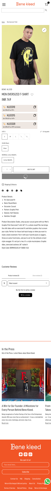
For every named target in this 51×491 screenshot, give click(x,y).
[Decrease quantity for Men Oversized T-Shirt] (3, 169)
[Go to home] (25, 4)
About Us (32, 483)
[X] (8, 190)
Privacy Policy (41, 483)
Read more (5, 423)
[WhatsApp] (17, 190)
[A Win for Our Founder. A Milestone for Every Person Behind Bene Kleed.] (23, 379)
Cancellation (36, 479)
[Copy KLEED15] (34, 115)
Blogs (30, 488)
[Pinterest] (12, 190)
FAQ (21, 479)
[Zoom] (44, 30)
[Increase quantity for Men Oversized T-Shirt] (10, 169)
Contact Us (14, 479)
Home (3, 22)
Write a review (25, 295)
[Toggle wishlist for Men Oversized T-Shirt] (32, 94)
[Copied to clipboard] (21, 190)
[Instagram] (25, 454)
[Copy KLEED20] (34, 123)
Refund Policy (21, 488)
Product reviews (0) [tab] (13, 275)
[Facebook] (3, 190)
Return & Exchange (41, 488)
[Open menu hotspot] (4, 5)
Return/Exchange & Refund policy (16, 483)
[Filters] (4, 283)
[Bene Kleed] (25, 447)
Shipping (27, 479)
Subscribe (25, 472)
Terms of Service (9, 488)
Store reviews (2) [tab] (37, 275)
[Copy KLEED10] (34, 107)
